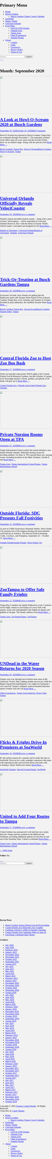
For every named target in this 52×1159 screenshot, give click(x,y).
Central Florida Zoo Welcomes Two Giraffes (24, 927)
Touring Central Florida (26, 1106)
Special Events (30, 309)
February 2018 (11, 1064)
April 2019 (10, 1030)
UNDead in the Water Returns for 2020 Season (22, 666)
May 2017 (9, 1085)
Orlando (13, 233)
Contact (14, 42)
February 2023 (11, 950)
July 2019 (9, 1023)
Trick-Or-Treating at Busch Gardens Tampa (25, 282)
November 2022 (12, 954)
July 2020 (9, 995)
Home (8, 12)
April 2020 (10, 1002)
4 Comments (40, 131)
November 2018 (12, 1042)
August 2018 (10, 1049)
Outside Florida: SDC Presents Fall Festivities (21, 515)
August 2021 (10, 964)
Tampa (18, 151)
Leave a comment (27, 214)
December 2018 (12, 1040)
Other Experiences (18, 35)
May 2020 (9, 1000)
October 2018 (11, 1045)
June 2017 (9, 1083)
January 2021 (11, 981)
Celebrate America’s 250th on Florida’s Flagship (25, 930)
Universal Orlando (13, 23)
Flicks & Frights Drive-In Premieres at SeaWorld (23, 744)
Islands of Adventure (8, 230)
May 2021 (9, 971)
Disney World (11, 21)
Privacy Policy (17, 49)
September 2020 (12, 990)
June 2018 (9, 1054)
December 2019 (12, 1011)
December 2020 (12, 983)
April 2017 (10, 1087)
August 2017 (10, 1078)
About (8, 40)
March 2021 (10, 976)
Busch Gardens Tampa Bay (11, 149)
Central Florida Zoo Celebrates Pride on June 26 (25, 932)
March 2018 (10, 1061)
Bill (33, 131)
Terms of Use (16, 52)
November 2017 (12, 1071)
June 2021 (9, 969)
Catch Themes (18, 1111)
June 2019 (9, 1026)
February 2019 (11, 1035)
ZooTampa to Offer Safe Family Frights (22, 592)
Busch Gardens (11, 14)
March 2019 (10, 1033)
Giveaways (15, 47)
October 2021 (11, 959)
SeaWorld (9, 19)
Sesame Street (6, 311)
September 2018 (12, 1047)
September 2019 (12, 1019)
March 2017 (10, 1090)
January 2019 (11, 1037)
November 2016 (12, 1099)
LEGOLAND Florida (20, 28)
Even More (10, 26)
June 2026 (9, 947)
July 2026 (9, 945)
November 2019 (12, 1014)
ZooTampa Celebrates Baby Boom (20, 935)
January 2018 (11, 1066)
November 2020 (12, 985)
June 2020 (9, 997)
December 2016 (12, 1097)
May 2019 (9, 1028)
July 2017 (9, 1080)
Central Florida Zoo (8, 385)
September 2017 (12, 1075)
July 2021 (9, 966)
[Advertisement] (26, 890)
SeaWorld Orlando (8, 769)
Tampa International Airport (23, 464)
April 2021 (10, 973)
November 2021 (12, 957)
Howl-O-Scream (31, 149)
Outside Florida (17, 38)
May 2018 (9, 1056)
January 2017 (11, 1094)
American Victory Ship (36, 693)
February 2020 (11, 1007)
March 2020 (10, 1004)
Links (13, 45)
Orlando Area (16, 31)
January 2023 (11, 952)
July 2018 (9, 1052)
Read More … (46, 226)
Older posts (6, 850)
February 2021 (11, 978)
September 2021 (12, 962)
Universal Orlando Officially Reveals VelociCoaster (17, 203)
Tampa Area (16, 33)
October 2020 (11, 988)
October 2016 (11, 1102)
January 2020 (11, 1009)
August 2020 (10, 992)
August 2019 (10, 1021)
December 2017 (12, 1068)
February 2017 (11, 1092)
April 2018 (10, 1059)
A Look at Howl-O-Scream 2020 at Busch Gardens (24, 122)
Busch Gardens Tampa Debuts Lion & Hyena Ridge (27, 925)
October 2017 (11, 1073)
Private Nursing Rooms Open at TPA (21, 437)
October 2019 (11, 1016)
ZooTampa (16, 617)
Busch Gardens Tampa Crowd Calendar (27, 16)
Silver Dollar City (34, 543)
